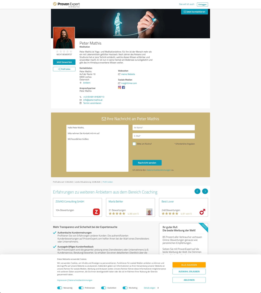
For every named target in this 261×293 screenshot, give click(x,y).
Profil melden (108, 182)
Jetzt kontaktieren (195, 11)
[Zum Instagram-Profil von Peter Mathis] (120, 88)
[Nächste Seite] (205, 191)
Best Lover (168, 201)
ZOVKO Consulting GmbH (70, 201)
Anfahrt (86, 82)
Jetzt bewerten (64, 62)
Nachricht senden (147, 162)
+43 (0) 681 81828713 (93, 96)
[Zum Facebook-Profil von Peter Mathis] (124, 88)
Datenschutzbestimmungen (80, 280)
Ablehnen (189, 280)
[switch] (81, 287)
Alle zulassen (189, 264)
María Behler (116, 201)
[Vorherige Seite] (197, 191)
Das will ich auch (186, 4)
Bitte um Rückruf (144, 143)
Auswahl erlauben (189, 271)
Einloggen (202, 4)
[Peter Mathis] (64, 37)
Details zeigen (149, 288)
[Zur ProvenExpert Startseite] (66, 5)
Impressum (62, 280)
